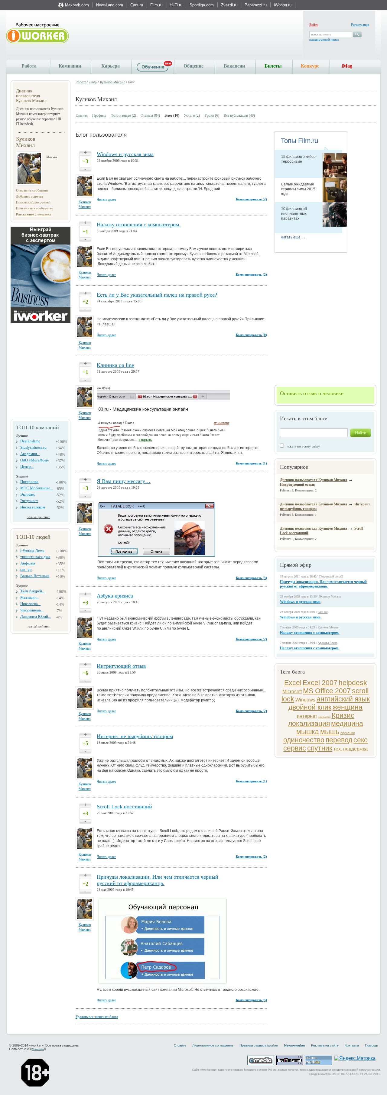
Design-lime (30, 441)
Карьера (110, 65)
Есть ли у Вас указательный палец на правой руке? (157, 295)
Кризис (343, 715)
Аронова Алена (327, 642)
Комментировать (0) (251, 335)
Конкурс (310, 65)
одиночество (303, 740)
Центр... (27, 466)
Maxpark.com (77, 5)
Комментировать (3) (251, 578)
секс (360, 740)
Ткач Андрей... (32, 591)
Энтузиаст (29, 500)
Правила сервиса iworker (258, 1045)
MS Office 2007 (327, 691)
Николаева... (30, 603)
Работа (29, 65)
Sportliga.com (202, 5)
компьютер (324, 717)
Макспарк (38, 1049)
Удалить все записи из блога (97, 1017)
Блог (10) (171, 115)
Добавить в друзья (29, 196)
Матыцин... (29, 597)
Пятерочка (29, 481)
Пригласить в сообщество (34, 208)
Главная (82, 115)
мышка (307, 732)
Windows (305, 699)
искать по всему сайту (303, 446)
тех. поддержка (350, 748)
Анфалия (27, 563)
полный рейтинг (38, 517)
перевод (339, 740)
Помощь (371, 1045)
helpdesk (353, 683)
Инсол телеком (32, 507)
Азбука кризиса (115, 596)
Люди (93, 82)
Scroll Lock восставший (124, 807)
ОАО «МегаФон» (34, 460)
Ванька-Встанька (34, 576)
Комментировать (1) (251, 463)
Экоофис (27, 494)
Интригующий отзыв (297, 484)
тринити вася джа (35, 556)
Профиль (99, 115)
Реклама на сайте (325, 1045)
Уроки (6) (211, 115)
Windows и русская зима (300, 602)
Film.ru (156, 5)
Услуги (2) (192, 115)
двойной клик (309, 707)
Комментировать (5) (251, 1000)
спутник (319, 748)
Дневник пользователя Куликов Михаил (313, 480)
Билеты (273, 65)
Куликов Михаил (112, 82)
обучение (347, 733)
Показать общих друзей (33, 202)
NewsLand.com (109, 5)
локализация (309, 723)
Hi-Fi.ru (176, 5)
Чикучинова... (32, 610)
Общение (193, 65)
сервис (294, 748)
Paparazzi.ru (256, 5)
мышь (329, 732)
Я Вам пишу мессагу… (124, 481)
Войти (313, 24)
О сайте (180, 1045)
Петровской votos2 (331, 576)
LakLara (322, 612)
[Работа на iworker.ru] (37, 33)
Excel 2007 (320, 683)
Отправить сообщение (32, 190)
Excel (292, 683)
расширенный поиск (324, 39)
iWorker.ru (282, 5)
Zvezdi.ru (229, 5)
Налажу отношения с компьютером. (309, 633)
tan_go (26, 569)
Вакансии (234, 65)
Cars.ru (136, 5)
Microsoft (292, 691)
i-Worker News (32, 550)
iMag (347, 65)
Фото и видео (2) (123, 115)
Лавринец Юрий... (35, 616)
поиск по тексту (321, 34)
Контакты (352, 1045)
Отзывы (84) (150, 115)
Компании (70, 65)
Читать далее (106, 199)
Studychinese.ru (33, 447)
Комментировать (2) (251, 199)
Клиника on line (115, 365)
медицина (347, 723)
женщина (348, 707)
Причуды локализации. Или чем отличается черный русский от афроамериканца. (323, 584)
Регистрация (360, 24)
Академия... (30, 453)
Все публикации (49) (239, 115)
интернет (307, 716)
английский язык (343, 699)
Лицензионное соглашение (212, 1045)
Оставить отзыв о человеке (311, 393)
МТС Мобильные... (36, 488)
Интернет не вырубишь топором (135, 736)
